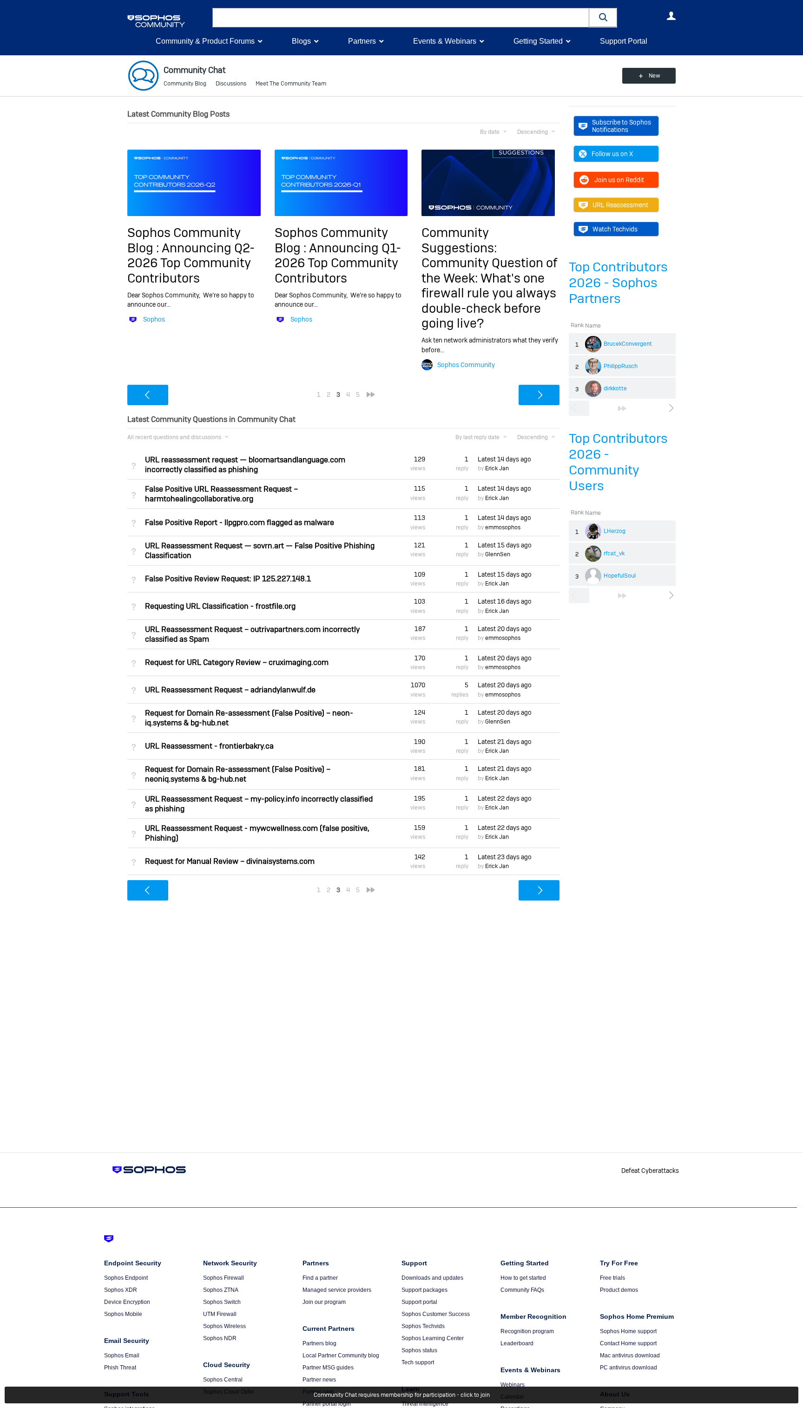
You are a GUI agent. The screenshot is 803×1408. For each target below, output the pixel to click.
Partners (362, 41)
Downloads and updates (432, 1278)
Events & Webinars (444, 41)
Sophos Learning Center (433, 1338)
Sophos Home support (628, 1331)
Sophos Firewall (223, 1278)
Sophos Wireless (224, 1326)
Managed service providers (337, 1290)
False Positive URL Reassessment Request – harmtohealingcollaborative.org (221, 494)
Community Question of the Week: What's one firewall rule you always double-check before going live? (489, 293)
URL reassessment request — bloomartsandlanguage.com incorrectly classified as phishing (245, 464)
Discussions (231, 83)
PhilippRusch (621, 366)
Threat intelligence (425, 1404)
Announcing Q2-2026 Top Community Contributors (191, 263)
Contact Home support (628, 1343)
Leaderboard (516, 1343)
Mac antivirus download (630, 1355)
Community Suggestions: (459, 240)
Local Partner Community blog (341, 1355)
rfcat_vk (614, 553)
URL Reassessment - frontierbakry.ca (209, 746)
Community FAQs (522, 1290)
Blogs (301, 41)
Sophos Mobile (123, 1314)
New (654, 75)
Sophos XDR (120, 1290)
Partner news (319, 1379)
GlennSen (497, 554)
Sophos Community (466, 365)
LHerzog (614, 531)
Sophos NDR (220, 1338)
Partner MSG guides (328, 1367)
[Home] (168, 21)
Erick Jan (497, 468)
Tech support (418, 1362)
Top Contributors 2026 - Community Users (618, 462)
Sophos (154, 319)
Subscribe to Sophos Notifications (621, 126)
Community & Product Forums (205, 41)
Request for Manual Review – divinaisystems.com (230, 861)
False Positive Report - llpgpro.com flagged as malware (239, 522)
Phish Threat (120, 1367)
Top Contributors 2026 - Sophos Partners (618, 282)
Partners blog (319, 1343)
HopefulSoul (620, 575)
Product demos (619, 1290)
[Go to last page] (622, 408)
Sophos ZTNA (220, 1290)
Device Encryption (127, 1302)
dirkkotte (615, 388)
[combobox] (401, 17)
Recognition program (527, 1331)
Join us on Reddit (619, 180)
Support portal (419, 1302)
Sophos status (419, 1350)
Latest (504, 459)
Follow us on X (612, 154)
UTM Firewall (220, 1314)
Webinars (512, 1385)
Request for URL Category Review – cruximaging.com (237, 662)
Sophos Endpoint (126, 1278)
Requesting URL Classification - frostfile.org (220, 606)
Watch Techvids (615, 229)
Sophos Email (121, 1355)
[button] (603, 17)
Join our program (324, 1302)
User (671, 15)
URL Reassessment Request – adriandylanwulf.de (230, 690)
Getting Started (538, 41)
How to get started (523, 1278)
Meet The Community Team (291, 83)
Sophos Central (223, 1379)
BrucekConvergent (628, 344)
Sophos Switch (222, 1302)
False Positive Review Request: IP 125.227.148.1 (228, 579)
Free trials (612, 1278)
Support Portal (623, 41)
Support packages (425, 1290)
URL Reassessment (620, 205)
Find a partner (320, 1278)
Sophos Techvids (423, 1326)
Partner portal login (327, 1404)
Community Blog (185, 83)
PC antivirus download (628, 1367)
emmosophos (502, 527)
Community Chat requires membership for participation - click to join (402, 1395)
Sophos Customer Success (436, 1314)
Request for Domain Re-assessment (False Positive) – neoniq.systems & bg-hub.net (237, 774)
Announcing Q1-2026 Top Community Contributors (338, 263)
